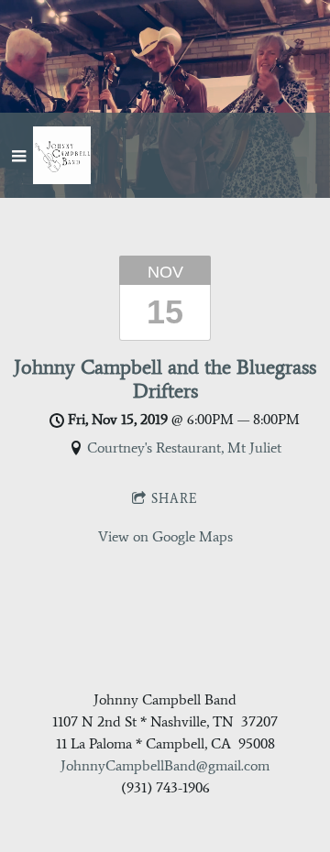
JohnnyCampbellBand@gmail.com (165, 765)
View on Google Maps (165, 536)
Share (174, 499)
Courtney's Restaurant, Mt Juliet (184, 447)
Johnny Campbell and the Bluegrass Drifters (165, 378)
